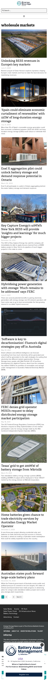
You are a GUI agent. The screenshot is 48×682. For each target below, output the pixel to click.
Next (18, 597)
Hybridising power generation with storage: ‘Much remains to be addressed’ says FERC (22, 287)
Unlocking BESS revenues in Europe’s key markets (20, 62)
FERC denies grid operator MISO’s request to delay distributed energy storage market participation (19, 412)
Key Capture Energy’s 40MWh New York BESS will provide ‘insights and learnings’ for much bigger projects (23, 231)
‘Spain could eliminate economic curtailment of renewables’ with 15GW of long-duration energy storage (23, 115)
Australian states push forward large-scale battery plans (22, 575)
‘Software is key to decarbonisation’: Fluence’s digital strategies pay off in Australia (24, 342)
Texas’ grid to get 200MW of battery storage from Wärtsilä (21, 467)
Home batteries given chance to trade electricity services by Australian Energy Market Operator (22, 520)
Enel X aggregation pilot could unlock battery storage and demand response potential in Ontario (21, 174)
